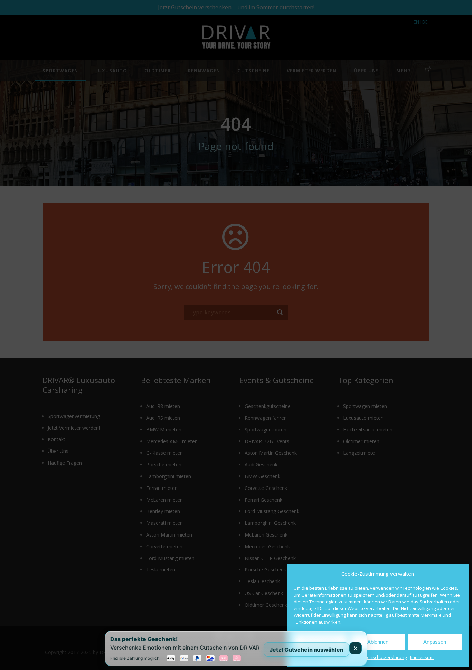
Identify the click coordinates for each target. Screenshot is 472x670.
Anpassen (434, 642)
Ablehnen (377, 642)
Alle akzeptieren (321, 642)
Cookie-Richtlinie (339, 657)
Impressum (422, 657)
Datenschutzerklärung (383, 657)
